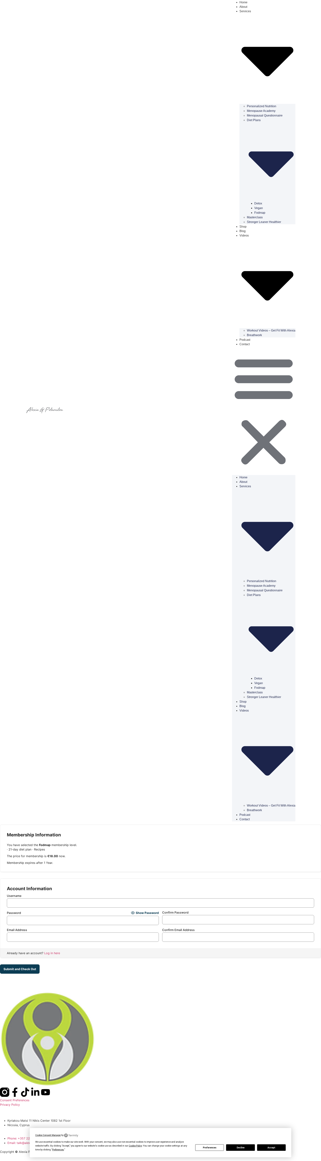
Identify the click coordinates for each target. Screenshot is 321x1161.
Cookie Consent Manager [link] (48, 1135)
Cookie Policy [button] (135, 1145)
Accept (271, 1147)
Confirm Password (175, 912)
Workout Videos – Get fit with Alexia (271, 330)
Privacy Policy (10, 1104)
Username (14, 895)
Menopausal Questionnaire (265, 115)
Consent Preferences (14, 1100)
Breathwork (254, 335)
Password (14, 912)
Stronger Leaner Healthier (264, 222)
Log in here (52, 953)
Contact (244, 344)
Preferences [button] (58, 1149)
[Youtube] (45, 1092)
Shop (243, 226)
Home (243, 477)
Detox (258, 203)
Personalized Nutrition (261, 106)
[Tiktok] (25, 1092)
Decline (240, 1147)
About (243, 6)
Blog (242, 231)
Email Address (17, 929)
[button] (263, 410)
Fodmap (259, 212)
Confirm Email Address (178, 929)
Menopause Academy (261, 110)
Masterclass (255, 217)
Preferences (209, 1147)
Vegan (258, 208)
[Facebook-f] (15, 1092)
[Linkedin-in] (35, 1092)
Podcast (244, 339)
